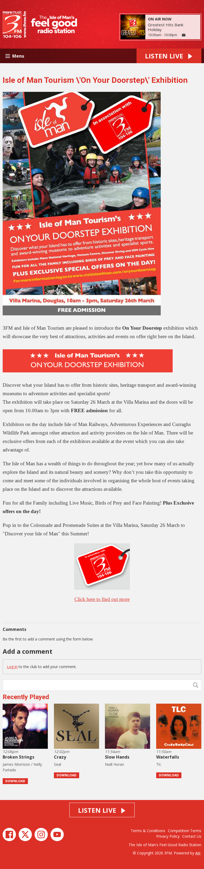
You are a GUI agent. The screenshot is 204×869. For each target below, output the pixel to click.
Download (15, 781)
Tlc (158, 764)
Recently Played (26, 697)
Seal (57, 764)
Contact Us (191, 836)
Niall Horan (114, 764)
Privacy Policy (168, 836)
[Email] (183, 35)
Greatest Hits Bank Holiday (165, 27)
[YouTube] (57, 834)
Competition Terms (184, 830)
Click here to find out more (102, 599)
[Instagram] (41, 834)
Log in (12, 666)
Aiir (198, 852)
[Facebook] (9, 834)
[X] (25, 834)
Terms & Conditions (148, 830)
